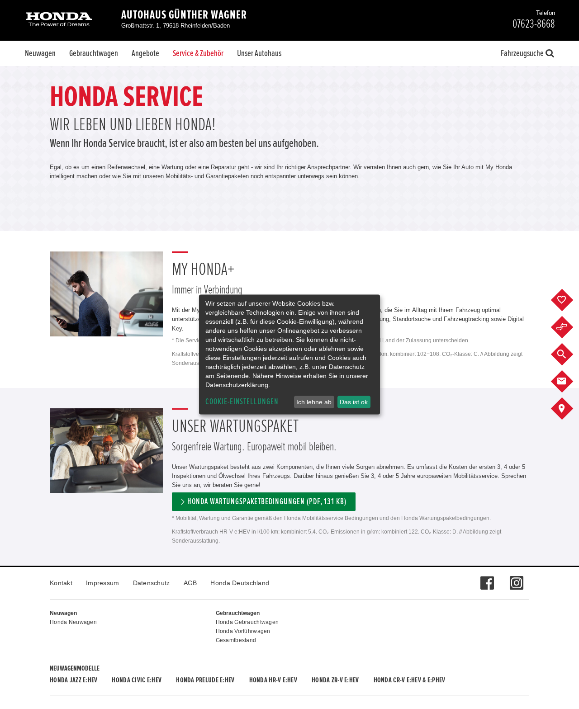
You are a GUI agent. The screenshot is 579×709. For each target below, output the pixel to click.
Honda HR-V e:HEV (273, 680)
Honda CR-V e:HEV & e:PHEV (410, 680)
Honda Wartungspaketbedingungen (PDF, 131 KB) (266, 501)
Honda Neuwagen (73, 622)
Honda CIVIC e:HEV (136, 680)
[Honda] (59, 20)
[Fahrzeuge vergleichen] (568, 327)
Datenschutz (151, 582)
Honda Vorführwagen (243, 631)
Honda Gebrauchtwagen (247, 622)
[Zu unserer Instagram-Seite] (516, 578)
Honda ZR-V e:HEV (335, 680)
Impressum (102, 582)
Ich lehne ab (314, 402)
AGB (190, 582)
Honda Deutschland (239, 582)
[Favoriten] (568, 300)
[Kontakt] (568, 381)
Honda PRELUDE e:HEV (205, 680)
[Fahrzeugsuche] (568, 354)
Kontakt (61, 582)
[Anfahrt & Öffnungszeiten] (568, 408)
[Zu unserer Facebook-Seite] (487, 578)
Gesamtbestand (236, 640)
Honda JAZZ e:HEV (73, 680)
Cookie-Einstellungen (242, 401)
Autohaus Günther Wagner (184, 15)
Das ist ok (354, 402)
